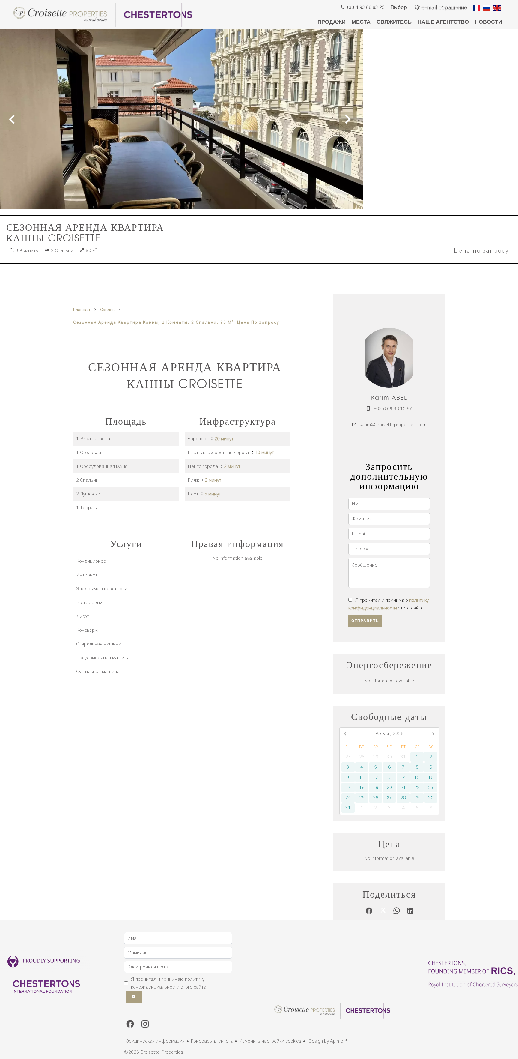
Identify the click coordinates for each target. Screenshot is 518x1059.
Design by (327, 1041)
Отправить (365, 621)
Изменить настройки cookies (270, 1041)
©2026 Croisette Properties (153, 1052)
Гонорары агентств (212, 1041)
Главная (81, 310)
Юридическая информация (154, 1041)
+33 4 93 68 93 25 (365, 7)
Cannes (107, 310)
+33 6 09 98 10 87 (393, 408)
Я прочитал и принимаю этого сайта (168, 983)
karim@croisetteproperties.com (393, 424)
